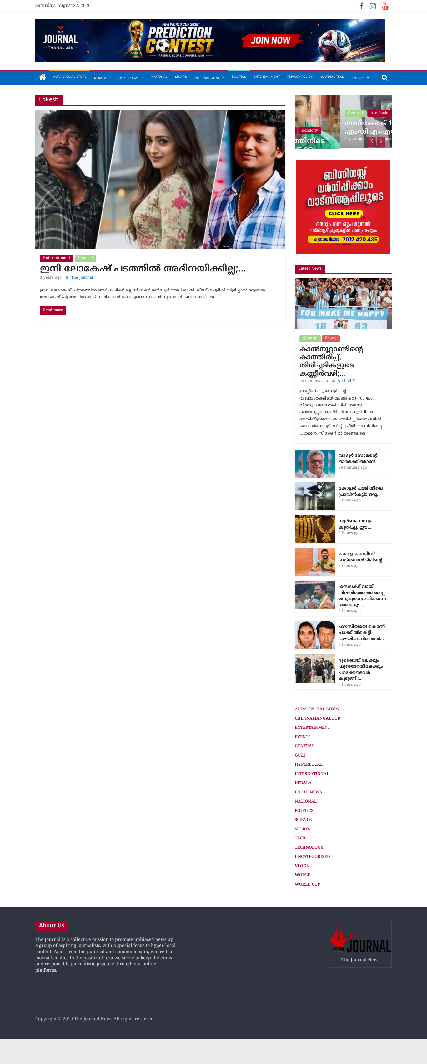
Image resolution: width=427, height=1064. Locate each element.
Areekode (334, 113)
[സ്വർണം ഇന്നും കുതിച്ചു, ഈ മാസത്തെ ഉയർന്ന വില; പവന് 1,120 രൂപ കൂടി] (315, 517)
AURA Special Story (70, 76)
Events (358, 78)
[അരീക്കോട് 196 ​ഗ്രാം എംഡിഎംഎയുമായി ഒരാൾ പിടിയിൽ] (343, 98)
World (303, 874)
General (85, 258)
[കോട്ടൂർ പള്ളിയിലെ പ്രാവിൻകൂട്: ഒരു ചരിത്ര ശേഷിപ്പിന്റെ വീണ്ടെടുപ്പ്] (315, 484)
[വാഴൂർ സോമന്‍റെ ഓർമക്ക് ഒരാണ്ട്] (315, 452)
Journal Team (332, 76)
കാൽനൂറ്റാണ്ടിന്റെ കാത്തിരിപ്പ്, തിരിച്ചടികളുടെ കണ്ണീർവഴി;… (331, 360)
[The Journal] (42, 78)
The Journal (82, 278)
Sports (181, 76)
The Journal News (93, 1018)
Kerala (100, 78)
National (159, 76)
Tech (300, 837)
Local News (308, 791)
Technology (309, 846)
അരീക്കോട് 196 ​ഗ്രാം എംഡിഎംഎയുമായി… (339, 127)
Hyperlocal (128, 78)
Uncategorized (312, 855)
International (207, 78)
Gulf (300, 754)
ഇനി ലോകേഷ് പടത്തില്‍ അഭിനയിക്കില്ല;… (143, 269)
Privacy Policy (300, 76)
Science (303, 819)
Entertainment (267, 76)
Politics (239, 76)
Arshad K (346, 380)
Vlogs (302, 865)
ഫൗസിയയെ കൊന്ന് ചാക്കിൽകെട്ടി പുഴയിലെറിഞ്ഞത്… (362, 632)
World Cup (307, 883)
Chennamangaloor (317, 717)
